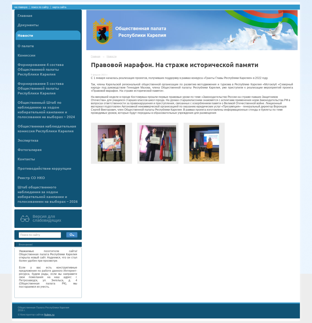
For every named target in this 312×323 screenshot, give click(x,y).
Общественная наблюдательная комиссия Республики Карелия (47, 128)
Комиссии (26, 55)
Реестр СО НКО (31, 177)
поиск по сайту (40, 7)
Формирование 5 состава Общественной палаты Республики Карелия (41, 88)
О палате (26, 45)
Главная (25, 15)
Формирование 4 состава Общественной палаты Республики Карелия (41, 69)
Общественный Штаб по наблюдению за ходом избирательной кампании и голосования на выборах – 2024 (46, 109)
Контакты (26, 158)
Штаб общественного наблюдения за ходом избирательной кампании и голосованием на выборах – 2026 (48, 194)
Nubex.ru (49, 314)
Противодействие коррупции (44, 168)
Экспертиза (28, 140)
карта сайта (59, 7)
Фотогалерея (30, 149)
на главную (20, 7)
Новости (25, 35)
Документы (28, 24)
